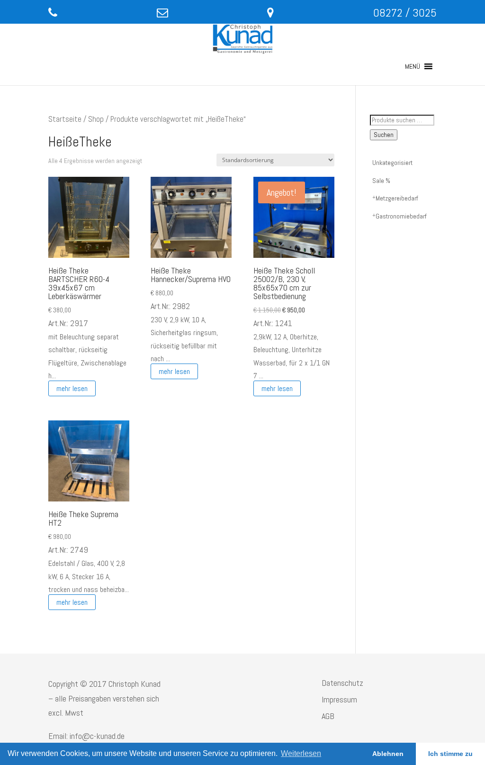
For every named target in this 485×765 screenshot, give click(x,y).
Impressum (339, 699)
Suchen (384, 135)
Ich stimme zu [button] (450, 753)
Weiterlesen (301, 753)
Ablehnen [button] (388, 753)
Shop (96, 119)
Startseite (64, 119)
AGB (328, 715)
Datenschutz (342, 682)
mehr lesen (72, 388)
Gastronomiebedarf (401, 216)
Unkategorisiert (392, 162)
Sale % (381, 180)
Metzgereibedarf (397, 198)
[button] (412, 66)
